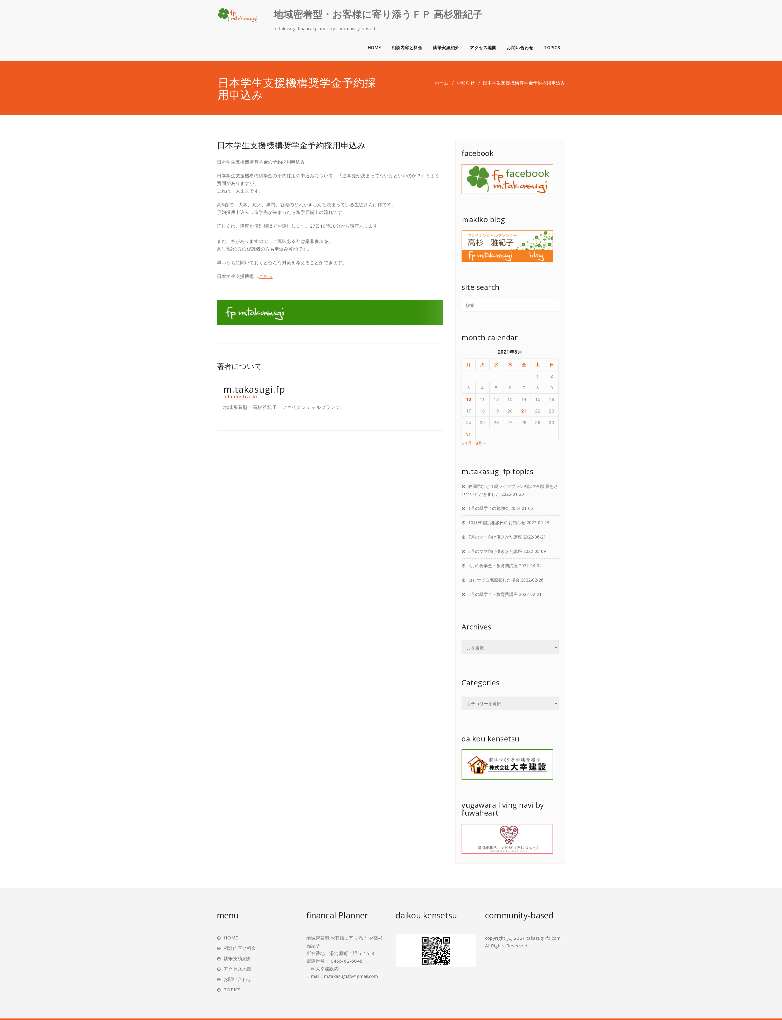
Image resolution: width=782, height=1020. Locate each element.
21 (524, 411)
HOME (374, 47)
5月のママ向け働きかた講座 (495, 551)
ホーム (441, 83)
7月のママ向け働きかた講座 (495, 537)
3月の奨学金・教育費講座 (493, 594)
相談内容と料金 (407, 47)
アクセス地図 (483, 47)
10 (468, 399)
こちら (266, 276)
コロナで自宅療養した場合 (494, 580)
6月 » (481, 443)
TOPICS (552, 47)
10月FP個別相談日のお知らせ (496, 522)
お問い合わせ (520, 47)
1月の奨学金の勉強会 (488, 508)
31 (468, 434)
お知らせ (465, 83)
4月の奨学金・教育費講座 (493, 565)
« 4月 (467, 443)
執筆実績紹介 (446, 47)
